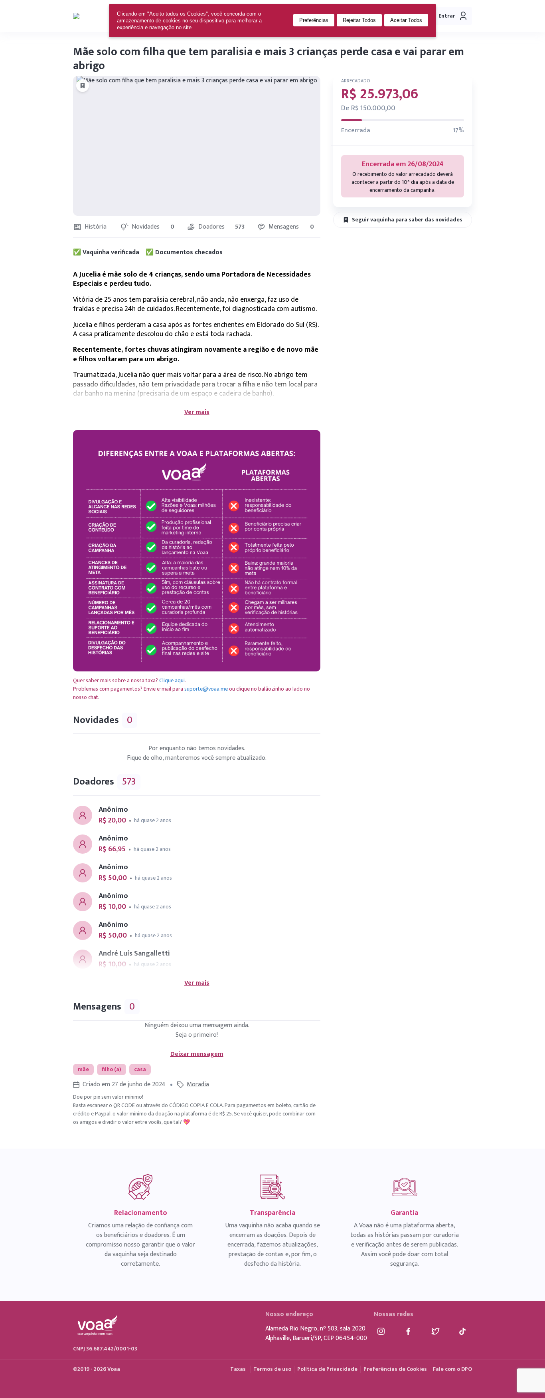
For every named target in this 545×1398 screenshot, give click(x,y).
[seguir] (82, 85)
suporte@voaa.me (206, 688)
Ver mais (196, 412)
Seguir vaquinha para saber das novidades (407, 219)
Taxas (238, 1369)
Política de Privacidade (327, 1369)
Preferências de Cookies (395, 1369)
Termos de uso (272, 1369)
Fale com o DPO (452, 1369)
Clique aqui (172, 680)
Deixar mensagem (196, 1054)
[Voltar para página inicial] (98, 16)
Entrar (446, 15)
